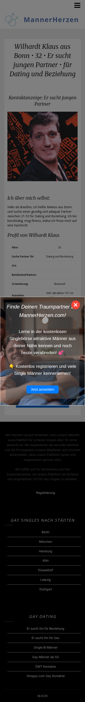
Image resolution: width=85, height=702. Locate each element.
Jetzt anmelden (42, 389)
